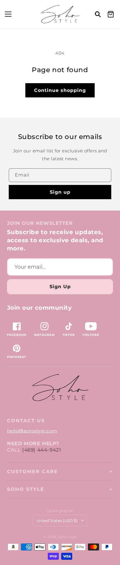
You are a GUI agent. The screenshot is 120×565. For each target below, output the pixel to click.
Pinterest (16, 357)
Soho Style (25, 489)
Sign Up (60, 286)
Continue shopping (60, 90)
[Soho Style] (60, 387)
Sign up (60, 192)
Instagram (44, 335)
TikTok (68, 335)
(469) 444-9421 (41, 450)
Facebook (17, 335)
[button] (7, 14)
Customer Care (32, 471)
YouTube (90, 335)
